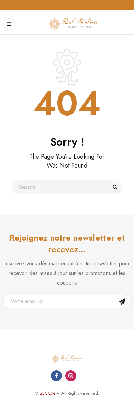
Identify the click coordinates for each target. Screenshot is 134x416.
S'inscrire (122, 301)
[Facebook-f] (56, 375)
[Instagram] (70, 375)
